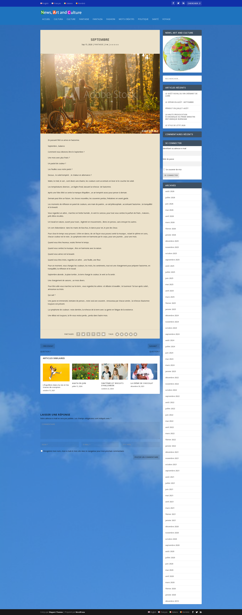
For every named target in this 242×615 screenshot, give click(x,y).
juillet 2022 (170, 408)
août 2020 (169, 551)
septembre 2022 (172, 396)
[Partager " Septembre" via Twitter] (83, 334)
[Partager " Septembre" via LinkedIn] (98, 334)
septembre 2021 (172, 470)
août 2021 (169, 477)
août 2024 (169, 340)
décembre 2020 (172, 526)
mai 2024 (169, 359)
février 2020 (170, 588)
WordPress (80, 612)
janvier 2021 (170, 520)
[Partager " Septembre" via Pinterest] (93, 334)
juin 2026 (169, 204)
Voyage (166, 19)
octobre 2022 (171, 390)
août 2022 (169, 402)
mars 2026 (169, 222)
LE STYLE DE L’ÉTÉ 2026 (175, 125)
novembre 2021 (172, 458)
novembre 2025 (172, 247)
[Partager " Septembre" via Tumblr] (88, 334)
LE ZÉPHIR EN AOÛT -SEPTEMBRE (179, 102)
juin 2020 (169, 564)
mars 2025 (169, 297)
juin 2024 (169, 353)
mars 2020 (169, 582)
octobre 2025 (171, 253)
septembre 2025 (172, 259)
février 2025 (170, 303)
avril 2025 (169, 291)
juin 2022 (169, 415)
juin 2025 (169, 278)
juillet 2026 (170, 197)
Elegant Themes (56, 612)
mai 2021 (169, 495)
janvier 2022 (170, 446)
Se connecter (171, 175)
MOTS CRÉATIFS (126, 19)
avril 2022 (169, 427)
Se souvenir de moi (174, 169)
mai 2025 (169, 284)
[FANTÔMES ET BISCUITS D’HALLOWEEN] (114, 372)
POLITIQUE (143, 19)
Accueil (46, 19)
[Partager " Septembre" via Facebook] (78, 334)
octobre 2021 (171, 464)
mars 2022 (169, 433)
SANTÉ (155, 19)
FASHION (110, 19)
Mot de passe (168, 159)
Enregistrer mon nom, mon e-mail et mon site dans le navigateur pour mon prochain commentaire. (83, 451)
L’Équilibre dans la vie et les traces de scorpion (56, 386)
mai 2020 (169, 570)
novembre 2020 (172, 532)
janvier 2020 (170, 595)
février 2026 (170, 228)
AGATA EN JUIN (79, 383)
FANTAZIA (98, 19)
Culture (71, 19)
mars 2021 (169, 508)
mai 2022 (169, 421)
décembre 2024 (172, 315)
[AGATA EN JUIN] (85, 372)
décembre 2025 (172, 241)
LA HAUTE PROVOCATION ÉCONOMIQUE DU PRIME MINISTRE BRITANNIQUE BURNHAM (180, 116)
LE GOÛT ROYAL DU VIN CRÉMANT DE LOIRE (181, 94)
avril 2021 (169, 501)
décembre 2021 (172, 452)
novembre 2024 (172, 322)
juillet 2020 (170, 557)
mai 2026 (169, 210)
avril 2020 (169, 576)
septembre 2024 (172, 334)
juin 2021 (169, 489)
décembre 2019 (172, 601)
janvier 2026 (170, 235)
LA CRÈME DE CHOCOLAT (142, 383)
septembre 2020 (172, 545)
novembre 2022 (172, 384)
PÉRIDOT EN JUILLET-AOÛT (177, 108)
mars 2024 (169, 365)
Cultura (58, 19)
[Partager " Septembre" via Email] (103, 334)
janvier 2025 (170, 309)
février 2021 (170, 514)
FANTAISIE (84, 19)
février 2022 (170, 439)
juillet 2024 (170, 346)
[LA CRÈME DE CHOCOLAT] (144, 372)
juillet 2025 (170, 272)
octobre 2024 (171, 328)
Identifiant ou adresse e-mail (174, 148)
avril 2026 (169, 216)
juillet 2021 (170, 483)
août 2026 (169, 191)
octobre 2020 (171, 539)
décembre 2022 (172, 377)
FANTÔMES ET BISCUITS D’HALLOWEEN (112, 384)
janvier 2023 (170, 371)
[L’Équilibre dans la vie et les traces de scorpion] (56, 372)
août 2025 (169, 266)
